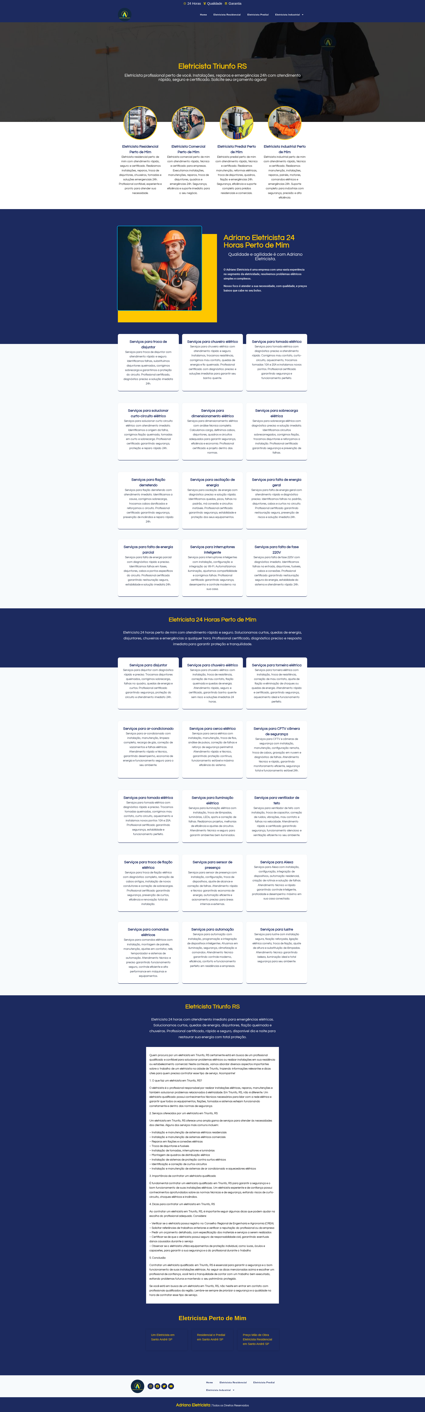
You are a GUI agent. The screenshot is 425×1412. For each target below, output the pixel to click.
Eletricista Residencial (227, 14)
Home (203, 14)
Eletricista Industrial (287, 14)
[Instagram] (151, 1386)
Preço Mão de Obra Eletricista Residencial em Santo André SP (257, 1339)
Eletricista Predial (258, 14)
